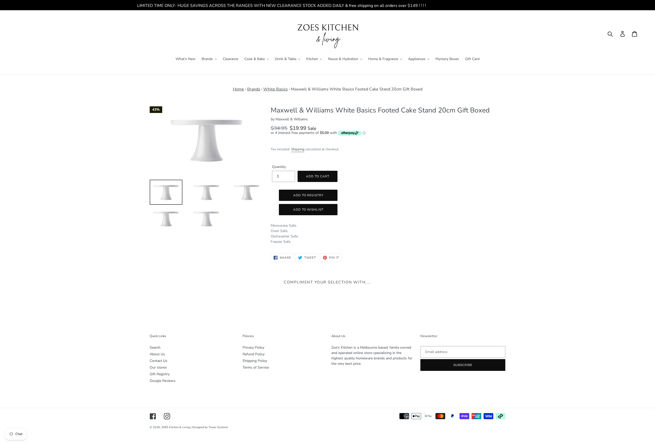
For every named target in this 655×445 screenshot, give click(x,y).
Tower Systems (218, 427)
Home (238, 89)
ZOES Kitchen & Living (175, 427)
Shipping (297, 149)
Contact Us (158, 360)
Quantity (279, 166)
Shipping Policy (255, 360)
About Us (157, 354)
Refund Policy (254, 354)
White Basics (275, 89)
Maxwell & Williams (292, 119)
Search (155, 347)
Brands (253, 89)
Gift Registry (160, 374)
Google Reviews (163, 380)
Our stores (158, 367)
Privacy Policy (253, 347)
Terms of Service (256, 367)
